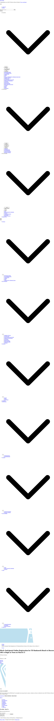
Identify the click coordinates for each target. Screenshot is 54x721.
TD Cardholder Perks (7, 276)
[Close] (1, 688)
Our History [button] (6, 214)
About (3, 706)
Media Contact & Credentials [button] (9, 212)
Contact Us (4, 6)
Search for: (2, 9)
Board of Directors (7, 626)
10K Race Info (6, 336)
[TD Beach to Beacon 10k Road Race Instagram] (1, 697)
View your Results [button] (23, 2)
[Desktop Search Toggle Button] (1, 10)
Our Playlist (6, 339)
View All (1, 661)
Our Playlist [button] (6, 81)
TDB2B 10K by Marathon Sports (9, 280)
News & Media (4, 705)
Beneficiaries (4, 703)
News (5, 567)
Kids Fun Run (6, 340)
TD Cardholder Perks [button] (7, 73)
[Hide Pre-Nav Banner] (1, 4)
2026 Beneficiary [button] (7, 149)
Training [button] (5, 75)
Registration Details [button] (7, 72)
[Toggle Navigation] (1, 218)
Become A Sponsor (7, 512)
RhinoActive (17, 719)
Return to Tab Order (8, 695)
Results (3, 7)
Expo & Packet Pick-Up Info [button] (9, 79)
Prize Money (6, 399)
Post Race (3, 701)
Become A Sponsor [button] (7, 152)
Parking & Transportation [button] (8, 80)
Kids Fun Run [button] (6, 82)
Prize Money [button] (6, 88)
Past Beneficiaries (7, 456)
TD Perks (5, 342)
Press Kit (5, 569)
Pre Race (3, 699)
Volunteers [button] (6, 148)
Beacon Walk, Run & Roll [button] (8, 84)
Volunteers (4, 400)
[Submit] (15, 9)
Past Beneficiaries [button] (7, 150)
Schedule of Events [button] (7, 77)
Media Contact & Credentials (9, 568)
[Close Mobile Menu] (1, 219)
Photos (5, 398)
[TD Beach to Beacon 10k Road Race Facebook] (0, 697)
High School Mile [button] (7, 83)
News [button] (5, 211)
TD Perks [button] (5, 85)
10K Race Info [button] (6, 78)
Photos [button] (5, 87)
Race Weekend (4, 700)
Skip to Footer (14, 695)
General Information (7, 624)
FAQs (5, 279)
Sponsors (3, 704)
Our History (6, 625)
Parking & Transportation (8, 338)
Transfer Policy (6, 277)
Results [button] (5, 86)
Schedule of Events (7, 335)
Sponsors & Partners (7, 511)
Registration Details (7, 275)
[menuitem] (6, 67)
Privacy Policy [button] (2, 719)
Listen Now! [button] (2, 695)
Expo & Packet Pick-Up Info (9, 337)
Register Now (4, 216)
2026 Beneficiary (7, 455)
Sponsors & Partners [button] (7, 151)
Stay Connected (2, 713)
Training (5, 278)
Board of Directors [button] (7, 215)
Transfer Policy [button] (6, 74)
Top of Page (2, 0)
